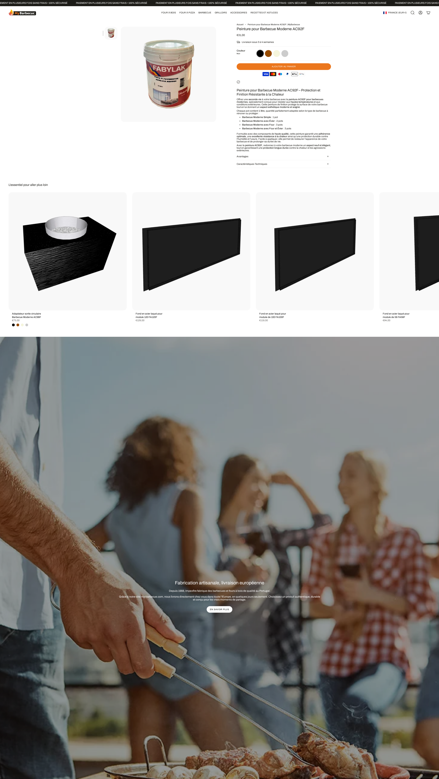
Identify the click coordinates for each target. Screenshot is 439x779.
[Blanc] (26, 325)
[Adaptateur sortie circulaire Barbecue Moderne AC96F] (68, 251)
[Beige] (22, 325)
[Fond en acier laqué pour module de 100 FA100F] (315, 251)
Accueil (240, 24)
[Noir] (13, 325)
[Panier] (428, 13)
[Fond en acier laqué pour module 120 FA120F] (191, 251)
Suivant (433, 251)
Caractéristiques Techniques (252, 164)
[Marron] (17, 325)
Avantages (242, 156)
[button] (169, 13)
